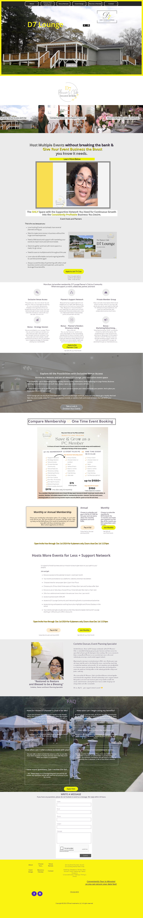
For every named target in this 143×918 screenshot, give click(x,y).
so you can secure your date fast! (101, 884)
